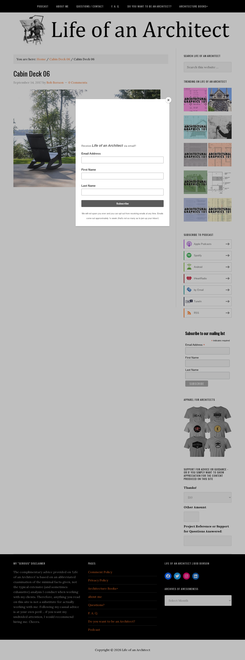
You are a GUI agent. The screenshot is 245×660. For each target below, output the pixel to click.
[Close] (168, 100)
